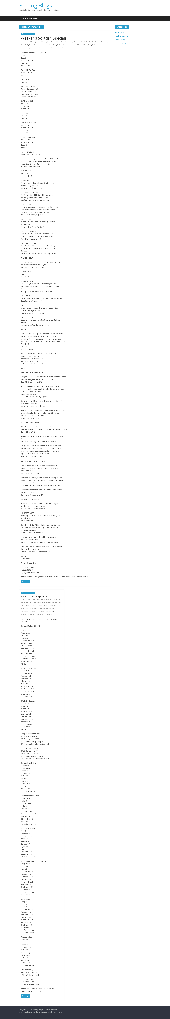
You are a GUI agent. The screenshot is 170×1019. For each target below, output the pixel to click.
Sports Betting (120, 43)
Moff (89, 45)
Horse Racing (120, 40)
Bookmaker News (28, 34)
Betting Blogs (35, 5)
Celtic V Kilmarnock (101, 42)
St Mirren (31, 614)
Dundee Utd (45, 45)
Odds (31, 608)
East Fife (32, 605)
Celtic (59, 602)
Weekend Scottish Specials (43, 38)
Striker (56, 48)
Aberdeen (47, 602)
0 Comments (78, 42)
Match (85, 45)
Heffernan (65, 45)
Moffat (94, 45)
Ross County (47, 608)
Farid (59, 45)
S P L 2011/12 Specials (34, 596)
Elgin (45, 605)
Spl (52, 48)
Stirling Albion (39, 614)
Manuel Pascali (78, 45)
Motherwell (24, 608)
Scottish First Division (46, 611)
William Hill (48, 614)
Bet (93, 42)
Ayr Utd (88, 42)
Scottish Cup (34, 48)
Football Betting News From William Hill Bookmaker (53, 42)
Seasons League (44, 48)
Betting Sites (120, 32)
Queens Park (38, 608)
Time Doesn (63, 48)
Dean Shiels (24, 45)
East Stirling (39, 605)
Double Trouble (34, 45)
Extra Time (52, 45)
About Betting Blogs (29, 19)
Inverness (57, 605)
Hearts (50, 605)
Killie (70, 45)
